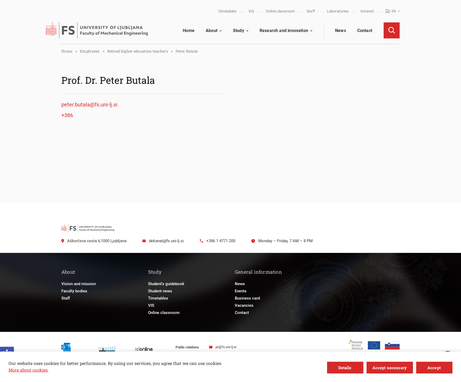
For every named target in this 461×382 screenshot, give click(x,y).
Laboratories (338, 11)
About (211, 30)
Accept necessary (389, 367)
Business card (247, 298)
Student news (160, 291)
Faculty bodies (74, 291)
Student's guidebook (166, 283)
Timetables (227, 11)
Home (188, 30)
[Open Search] (392, 30)
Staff (311, 11)
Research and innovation (284, 30)
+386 (67, 115)
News (340, 30)
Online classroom (280, 11)
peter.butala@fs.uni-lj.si (89, 104)
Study (238, 30)
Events (241, 291)
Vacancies (244, 305)
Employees (90, 51)
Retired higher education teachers (137, 51)
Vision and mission (78, 283)
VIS (251, 11)
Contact (364, 30)
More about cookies (28, 370)
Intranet (367, 11)
